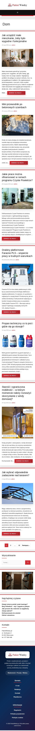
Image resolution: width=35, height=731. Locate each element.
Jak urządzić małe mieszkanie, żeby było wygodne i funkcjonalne (14, 38)
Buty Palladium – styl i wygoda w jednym (16, 606)
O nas (17, 685)
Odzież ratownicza (8, 615)
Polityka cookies (17, 717)
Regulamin (17, 710)
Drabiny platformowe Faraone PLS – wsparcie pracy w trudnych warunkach (17, 253)
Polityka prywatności (17, 714)
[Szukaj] (28, 562)
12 (19, 546)
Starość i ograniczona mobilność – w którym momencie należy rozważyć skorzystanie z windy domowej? (16, 393)
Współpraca (17, 697)
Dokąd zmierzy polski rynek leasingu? (15, 604)
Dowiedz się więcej (15, 93)
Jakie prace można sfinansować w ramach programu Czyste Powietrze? (17, 177)
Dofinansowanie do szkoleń (11, 613)
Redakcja (17, 689)
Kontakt (17, 693)
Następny (26, 545)
